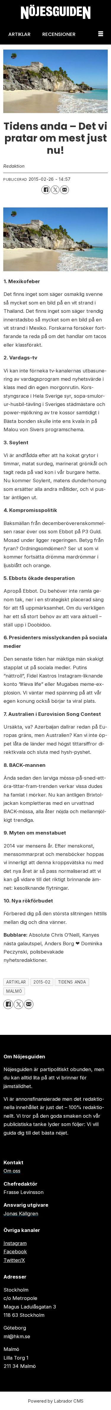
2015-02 (41, 982)
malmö (14, 991)
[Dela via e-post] (64, 189)
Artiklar (19, 34)
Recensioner (58, 34)
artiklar (16, 982)
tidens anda (72, 982)
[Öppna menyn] (100, 34)
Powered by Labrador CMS (55, 1401)
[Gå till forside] (55, 12)
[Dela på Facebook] (45, 189)
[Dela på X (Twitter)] (55, 189)
